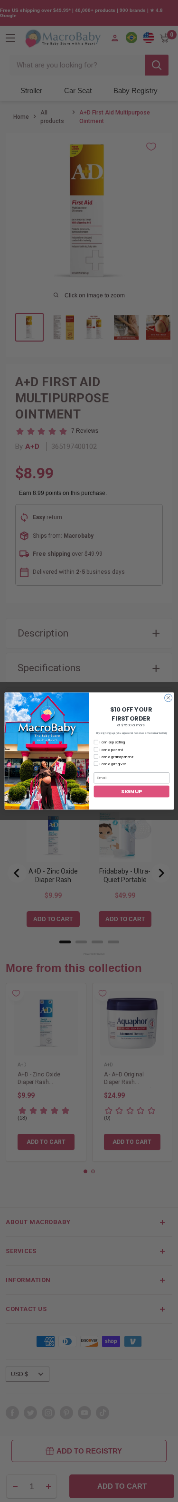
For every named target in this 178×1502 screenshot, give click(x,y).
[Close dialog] (168, 698)
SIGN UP (131, 791)
